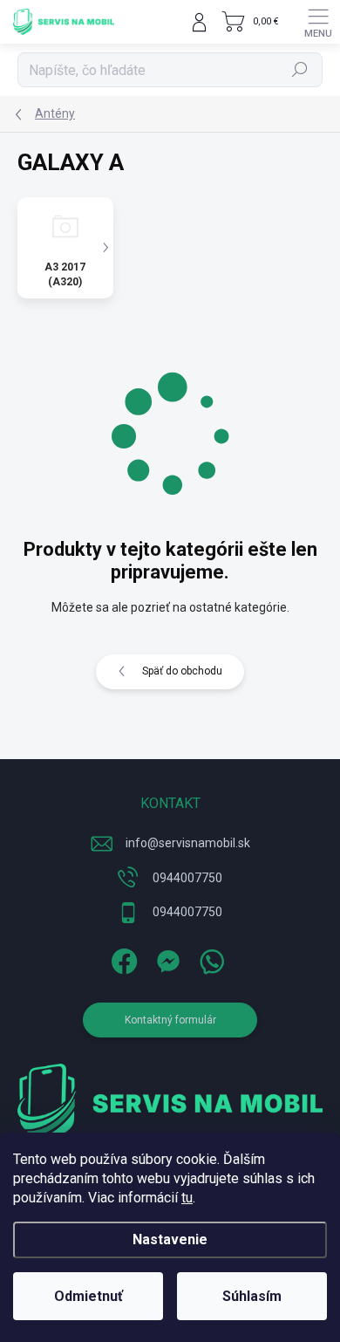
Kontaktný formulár (170, 1020)
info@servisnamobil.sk (188, 843)
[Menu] (318, 22)
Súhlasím (252, 1296)
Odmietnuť (88, 1296)
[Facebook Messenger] (166, 958)
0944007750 (187, 878)
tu (187, 1197)
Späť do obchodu (182, 671)
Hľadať (300, 70)
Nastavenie (170, 1239)
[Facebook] (122, 958)
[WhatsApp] (209, 958)
